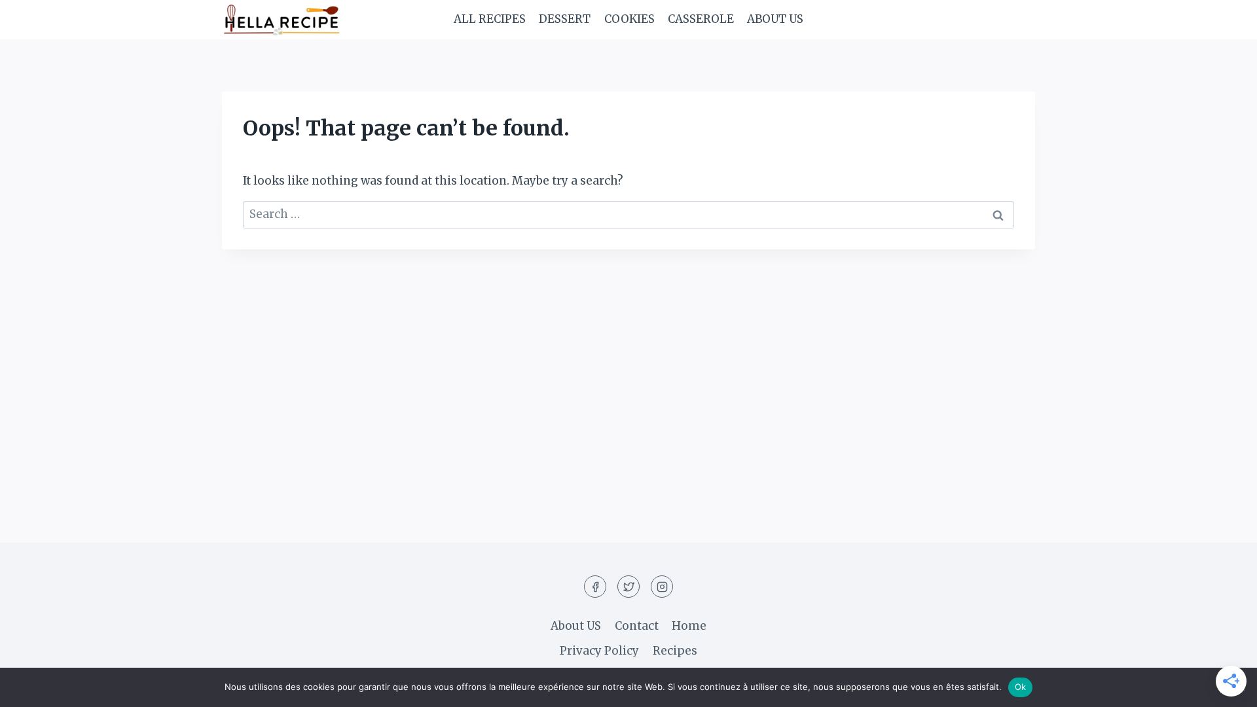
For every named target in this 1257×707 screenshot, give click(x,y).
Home (689, 626)
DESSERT (565, 19)
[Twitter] (628, 586)
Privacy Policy (599, 651)
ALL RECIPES (490, 19)
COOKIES (629, 19)
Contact (637, 626)
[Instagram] (662, 586)
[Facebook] (595, 586)
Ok (1021, 686)
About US (775, 19)
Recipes (675, 651)
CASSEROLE (701, 19)
